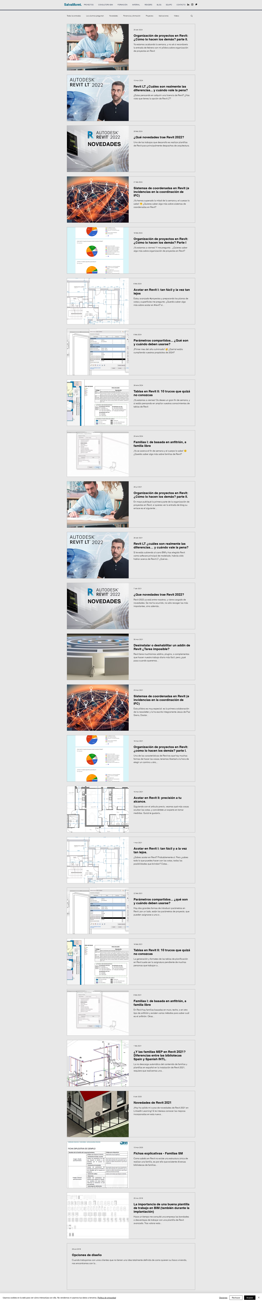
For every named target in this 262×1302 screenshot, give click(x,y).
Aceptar (249, 1297)
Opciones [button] (223, 1297)
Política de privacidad (107, 1297)
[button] (191, 16)
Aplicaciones (164, 16)
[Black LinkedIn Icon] (188, 4)
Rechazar (236, 1297)
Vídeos (176, 16)
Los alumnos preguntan (95, 16)
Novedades (113, 16)
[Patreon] (196, 4)
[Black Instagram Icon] (192, 4)
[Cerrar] (258, 1297)
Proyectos (149, 16)
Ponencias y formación (131, 16)
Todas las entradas (74, 16)
